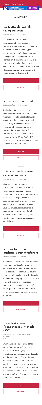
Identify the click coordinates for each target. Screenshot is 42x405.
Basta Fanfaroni (10, 34)
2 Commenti (22, 105)
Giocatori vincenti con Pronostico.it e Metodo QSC (18, 327)
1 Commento (22, 257)
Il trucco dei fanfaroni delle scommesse (18, 173)
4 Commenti (22, 34)
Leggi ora (21, 80)
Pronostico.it (21, 334)
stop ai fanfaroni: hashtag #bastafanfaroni (20, 251)
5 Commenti (22, 179)
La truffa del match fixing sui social (17, 29)
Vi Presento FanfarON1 (19, 101)
